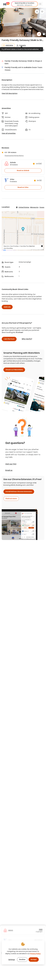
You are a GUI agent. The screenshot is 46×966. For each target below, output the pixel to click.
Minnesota (34, 207)
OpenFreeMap (14, 246)
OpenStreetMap (8, 248)
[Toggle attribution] (42, 246)
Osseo (41, 207)
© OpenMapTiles (24, 246)
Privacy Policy (35, 954)
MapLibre (6, 246)
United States (24, 207)
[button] (24, 4)
